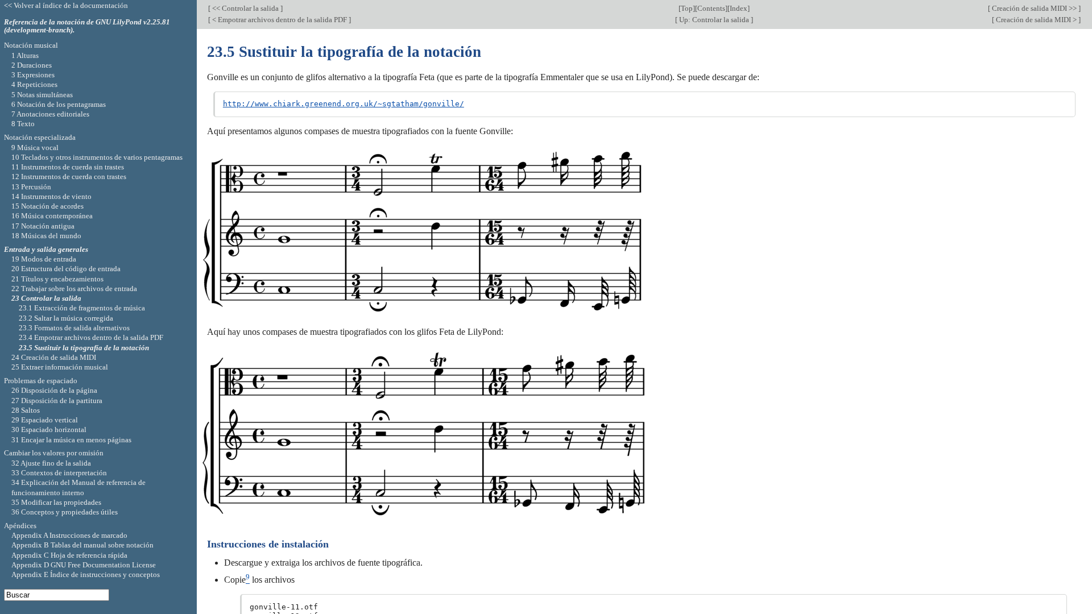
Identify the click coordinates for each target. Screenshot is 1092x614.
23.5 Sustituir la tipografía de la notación (84, 347)
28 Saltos (25, 410)
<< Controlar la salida (245, 8)
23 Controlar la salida (46, 298)
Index (738, 8)
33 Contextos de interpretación (59, 472)
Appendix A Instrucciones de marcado (69, 535)
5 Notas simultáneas (42, 94)
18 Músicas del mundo (46, 235)
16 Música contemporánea (52, 215)
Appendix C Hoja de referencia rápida (69, 555)
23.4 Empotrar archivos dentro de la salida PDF (91, 337)
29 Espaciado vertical (44, 420)
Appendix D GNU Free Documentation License (83, 565)
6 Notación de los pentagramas (58, 104)
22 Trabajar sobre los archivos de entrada (74, 288)
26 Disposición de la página (54, 390)
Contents (711, 8)
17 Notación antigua (43, 226)
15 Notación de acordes (47, 206)
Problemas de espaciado (40, 380)
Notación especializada (40, 137)
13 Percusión (31, 186)
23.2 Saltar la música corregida (66, 318)
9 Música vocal (35, 147)
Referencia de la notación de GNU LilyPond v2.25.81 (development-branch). (87, 26)
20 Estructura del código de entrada (66, 268)
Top (687, 8)
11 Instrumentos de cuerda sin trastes (67, 167)
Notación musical (31, 45)
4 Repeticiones (34, 84)
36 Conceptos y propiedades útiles (64, 512)
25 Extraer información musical (59, 367)
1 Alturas (25, 55)
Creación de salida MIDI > (1036, 19)
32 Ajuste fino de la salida (51, 463)
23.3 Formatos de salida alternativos (74, 327)
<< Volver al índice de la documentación (66, 5)
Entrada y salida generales (46, 249)
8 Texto (23, 123)
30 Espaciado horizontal (48, 429)
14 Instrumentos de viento (51, 196)
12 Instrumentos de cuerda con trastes (68, 176)
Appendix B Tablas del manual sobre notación (82, 545)
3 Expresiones (33, 74)
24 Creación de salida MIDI (53, 357)
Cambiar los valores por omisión (54, 453)
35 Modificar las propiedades (56, 502)
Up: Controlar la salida (714, 19)
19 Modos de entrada (43, 259)
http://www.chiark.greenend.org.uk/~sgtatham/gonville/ (343, 103)
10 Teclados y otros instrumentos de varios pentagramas (97, 157)
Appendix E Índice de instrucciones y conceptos (85, 574)
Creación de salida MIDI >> (1034, 8)
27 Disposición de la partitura (56, 400)
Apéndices (20, 525)
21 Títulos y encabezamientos (57, 279)
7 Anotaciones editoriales (50, 114)
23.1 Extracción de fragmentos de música (82, 308)
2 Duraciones (31, 65)
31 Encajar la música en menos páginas (71, 439)
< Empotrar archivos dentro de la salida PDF (279, 19)
